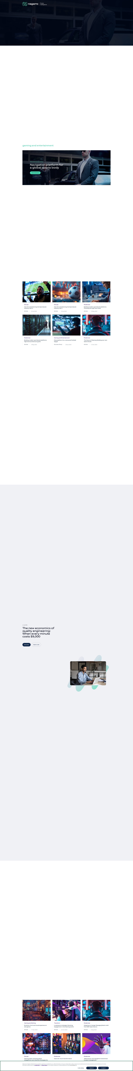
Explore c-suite (36, 644)
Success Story (58, 344)
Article (26, 311)
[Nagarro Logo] (34, 4)
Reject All (91, 1068)
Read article (26, 644)
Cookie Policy (37, 1065)
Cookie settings (81, 1068)
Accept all (103, 1068)
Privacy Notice (44, 1065)
